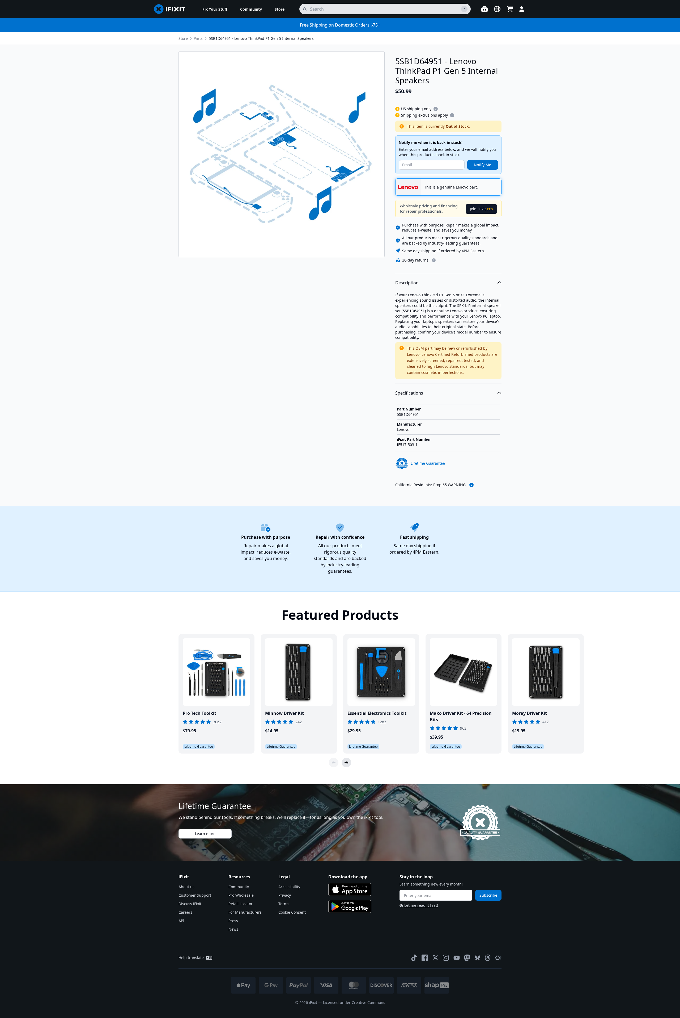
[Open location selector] (497, 9)
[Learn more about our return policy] (434, 260)
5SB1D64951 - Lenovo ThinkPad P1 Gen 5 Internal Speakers (261, 38)
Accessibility (289, 886)
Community (238, 886)
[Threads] (487, 958)
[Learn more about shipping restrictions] (436, 109)
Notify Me (482, 164)
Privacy (284, 895)
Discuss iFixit (189, 903)
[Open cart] (510, 9)
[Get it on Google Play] (349, 906)
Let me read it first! (421, 905)
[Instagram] (446, 958)
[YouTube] (456, 958)
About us (186, 886)
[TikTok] (414, 958)
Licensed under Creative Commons (354, 1002)
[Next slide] (346, 762)
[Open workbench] (484, 9)
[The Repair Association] (498, 958)
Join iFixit (481, 208)
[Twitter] (435, 958)
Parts (198, 38)
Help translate (191, 957)
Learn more (205, 833)
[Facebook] (425, 958)
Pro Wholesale (241, 895)
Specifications (409, 393)
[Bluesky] (477, 958)
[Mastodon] (467, 958)
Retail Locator (240, 903)
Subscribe (488, 895)
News (233, 929)
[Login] (521, 9)
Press (233, 920)
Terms (283, 903)
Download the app (347, 877)
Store (183, 38)
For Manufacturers (245, 912)
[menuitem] (215, 9)
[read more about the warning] (471, 485)
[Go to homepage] (172, 9)
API (181, 920)
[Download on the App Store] (349, 889)
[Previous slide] (333, 762)
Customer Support (194, 895)
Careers (185, 912)
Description (407, 283)
